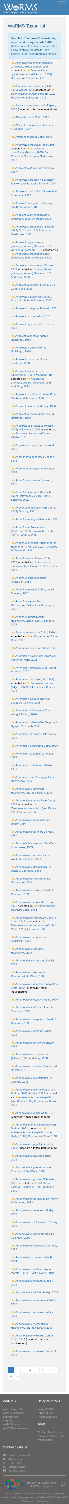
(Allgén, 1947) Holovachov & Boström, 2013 (34, 687)
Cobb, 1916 (35, 632)
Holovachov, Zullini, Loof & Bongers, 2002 (33, 605)
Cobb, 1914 (35, 1112)
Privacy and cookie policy (35, 1501)
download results (45, 53)
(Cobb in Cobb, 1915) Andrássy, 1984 (34, 927)
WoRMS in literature (15, 1428)
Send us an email (19, 1455)
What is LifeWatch (14, 1412)
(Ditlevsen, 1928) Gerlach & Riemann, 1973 (32, 246)
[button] (13, 62)
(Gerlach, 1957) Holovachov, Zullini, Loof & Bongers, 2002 (31, 495)
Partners (8, 1420)
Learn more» (64, 1484)
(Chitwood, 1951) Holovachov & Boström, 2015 (31, 74)
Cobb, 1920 (32, 117)
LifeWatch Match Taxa (50, 1435)
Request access (47, 1416)
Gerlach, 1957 (36, 519)
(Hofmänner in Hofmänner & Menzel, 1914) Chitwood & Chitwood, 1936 (34, 546)
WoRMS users (11, 1424)
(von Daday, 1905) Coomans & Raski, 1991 (34, 1101)
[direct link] (27, 53)
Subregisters (10, 1416)
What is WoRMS (13, 1409)
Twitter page (16, 1459)
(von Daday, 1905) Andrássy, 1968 (34, 810)
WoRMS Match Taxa (49, 1432)
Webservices (45, 1439)
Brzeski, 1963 (36, 308)
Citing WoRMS (46, 1409)
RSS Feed (15, 1462)
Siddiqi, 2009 (36, 999)
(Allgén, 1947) (34, 679)
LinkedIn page (17, 1466)
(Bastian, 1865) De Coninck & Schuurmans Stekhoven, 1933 (32, 230)
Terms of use (45, 1412)
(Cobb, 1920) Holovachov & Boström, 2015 (33, 95)
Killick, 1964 (35, 144)
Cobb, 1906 (36, 647)
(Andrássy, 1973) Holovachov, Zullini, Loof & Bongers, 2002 (33, 531)
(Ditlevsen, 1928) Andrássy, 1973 (32, 273)
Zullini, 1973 (32, 316)
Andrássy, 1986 (35, 406)
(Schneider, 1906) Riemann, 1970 (33, 1186)
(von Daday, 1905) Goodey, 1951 (34, 566)
